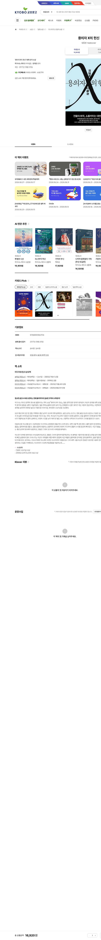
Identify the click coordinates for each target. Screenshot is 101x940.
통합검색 (46, 12)
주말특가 (67, 20)
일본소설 (40, 29)
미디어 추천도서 (20, 384)
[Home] (16, 29)
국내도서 (22, 29)
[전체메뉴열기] (17, 20)
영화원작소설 (21, 287)
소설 (31, 29)
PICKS (95, 20)
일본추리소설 (77, 287)
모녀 (31, 287)
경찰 (39, 287)
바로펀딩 (78, 20)
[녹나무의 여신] (44, 247)
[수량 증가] (95, 935)
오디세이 (41, 20)
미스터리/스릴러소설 (55, 29)
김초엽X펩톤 (29, 20)
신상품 (87, 20)
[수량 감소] (89, 935)
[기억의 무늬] (64, 247)
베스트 (50, 20)
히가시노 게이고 (20, 63)
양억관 (35, 63)
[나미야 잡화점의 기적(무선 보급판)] (84, 249)
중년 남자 (65, 287)
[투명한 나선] (24, 247)
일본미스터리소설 (51, 287)
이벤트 (58, 20)
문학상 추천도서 (20, 377)
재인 (16, 67)
